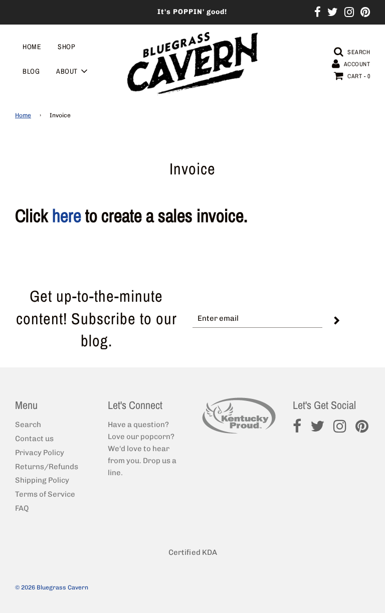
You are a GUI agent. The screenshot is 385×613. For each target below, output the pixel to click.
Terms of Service (45, 494)
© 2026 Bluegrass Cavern (51, 587)
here (66, 215)
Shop (66, 46)
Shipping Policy (42, 480)
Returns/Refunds (46, 466)
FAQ (22, 508)
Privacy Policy (39, 452)
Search (28, 424)
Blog (31, 71)
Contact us (34, 438)
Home (32, 46)
